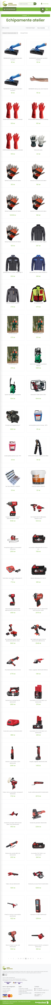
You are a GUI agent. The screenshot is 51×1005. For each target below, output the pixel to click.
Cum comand (6, 988)
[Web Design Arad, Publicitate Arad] (41, 1002)
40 (40, 958)
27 (23, 958)
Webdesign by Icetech (8, 1003)
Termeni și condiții (23, 988)
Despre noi (5, 991)
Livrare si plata (6, 990)
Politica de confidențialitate (25, 990)
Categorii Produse (10, 9)
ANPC (20, 994)
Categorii (24, 15)
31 (33, 958)
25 (18, 958)
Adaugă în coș (13, 65)
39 (38, 958)
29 (28, 958)
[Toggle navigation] (46, 9)
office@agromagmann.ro (42, 990)
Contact (5, 993)
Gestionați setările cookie (25, 993)
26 (20, 958)
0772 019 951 (39, 988)
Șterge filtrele (24, 33)
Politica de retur (23, 991)
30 (30, 958)
